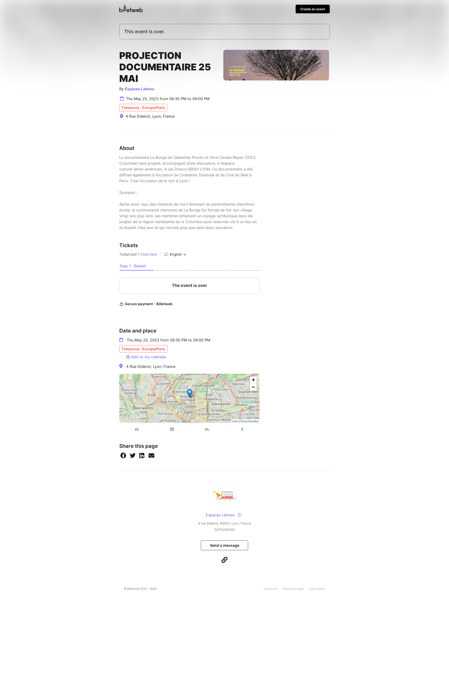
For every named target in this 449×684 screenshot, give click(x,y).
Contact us (271, 588)
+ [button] (253, 380)
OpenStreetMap (250, 421)
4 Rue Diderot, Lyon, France (150, 366)
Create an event (312, 9)
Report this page (293, 588)
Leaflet (235, 421)
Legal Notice (316, 588)
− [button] (253, 387)
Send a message (224, 545)
